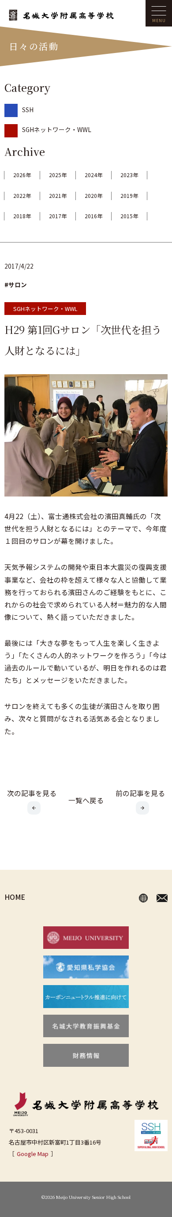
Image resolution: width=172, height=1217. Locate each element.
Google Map (33, 1153)
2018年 (22, 216)
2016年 (93, 216)
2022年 (22, 195)
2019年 (129, 195)
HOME (14, 897)
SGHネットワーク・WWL (56, 129)
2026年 (22, 174)
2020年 (93, 195)
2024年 (93, 174)
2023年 (129, 174)
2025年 (58, 174)
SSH (28, 109)
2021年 (58, 195)
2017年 (58, 216)
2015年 (129, 216)
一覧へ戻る (86, 800)
